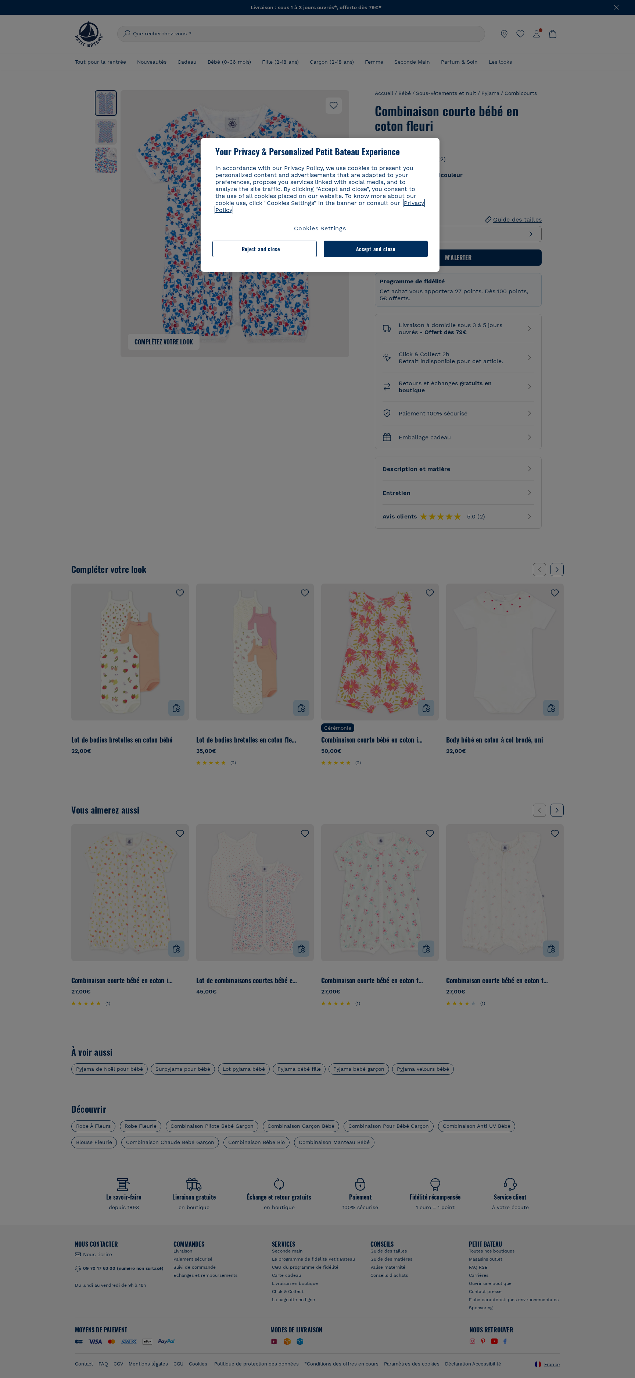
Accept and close (375, 249)
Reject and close (261, 249)
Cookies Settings (320, 228)
